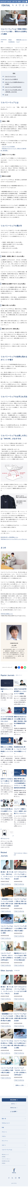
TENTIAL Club (13, 1107)
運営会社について (5, 1154)
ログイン (13, 1103)
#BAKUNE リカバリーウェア (21, 40)
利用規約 (3, 1163)
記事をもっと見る (20, 1085)
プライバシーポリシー (6, 1158)
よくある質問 (13, 1111)
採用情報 (3, 1156)
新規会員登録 (13, 1099)
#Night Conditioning (11, 40)
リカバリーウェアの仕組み (8, 146)
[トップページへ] (5, 5)
